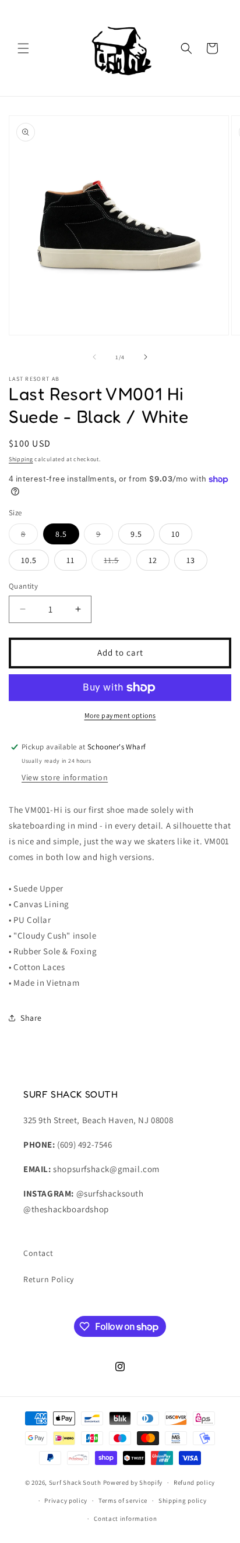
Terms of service (122, 1500)
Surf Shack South (75, 1482)
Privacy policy (65, 1500)
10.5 (29, 560)
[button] (23, 48)
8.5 (61, 534)
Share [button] (31, 1018)
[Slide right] (145, 357)
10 (175, 534)
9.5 (136, 534)
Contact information (125, 1518)
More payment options (120, 715)
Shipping (21, 459)
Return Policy (48, 1279)
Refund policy (194, 1482)
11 (70, 560)
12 (153, 560)
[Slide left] (94, 357)
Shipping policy (182, 1500)
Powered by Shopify (133, 1482)
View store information (65, 777)
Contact (38, 1253)
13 (190, 560)
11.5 (117, 562)
